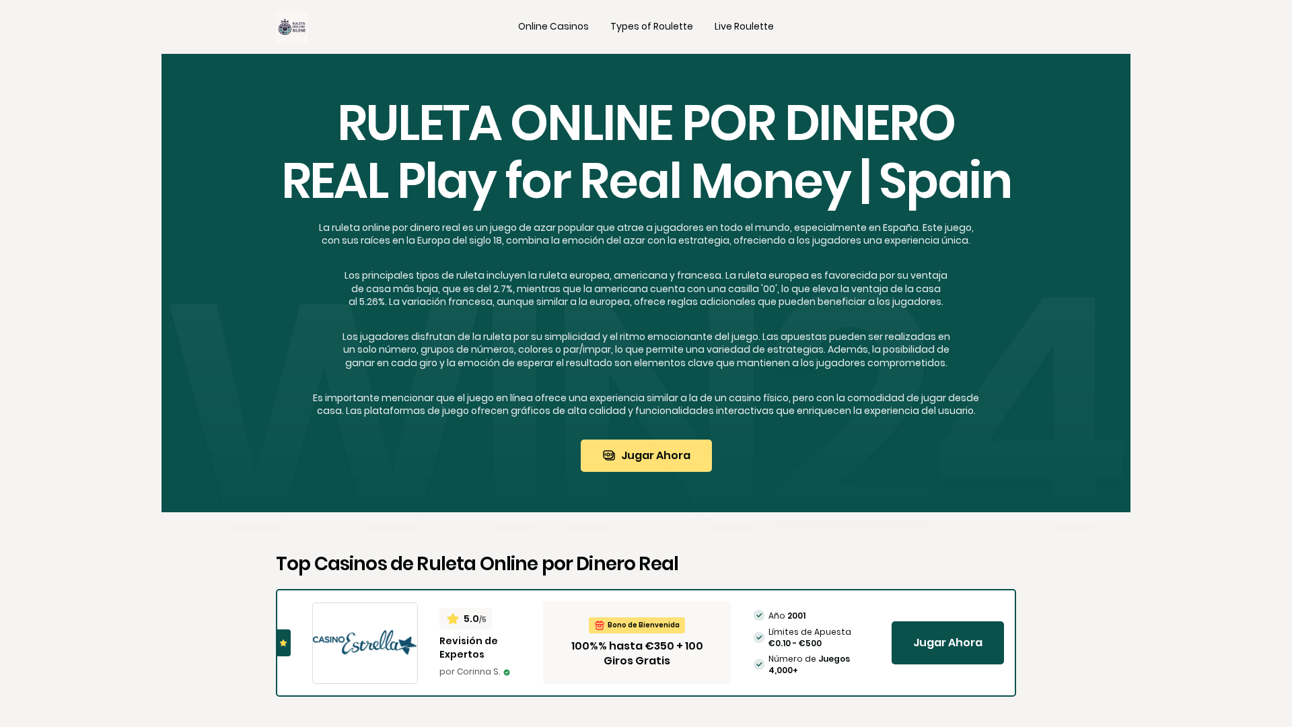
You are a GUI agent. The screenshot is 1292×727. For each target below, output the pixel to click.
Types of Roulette (651, 26)
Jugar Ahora (655, 455)
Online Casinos (553, 26)
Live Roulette (744, 26)
